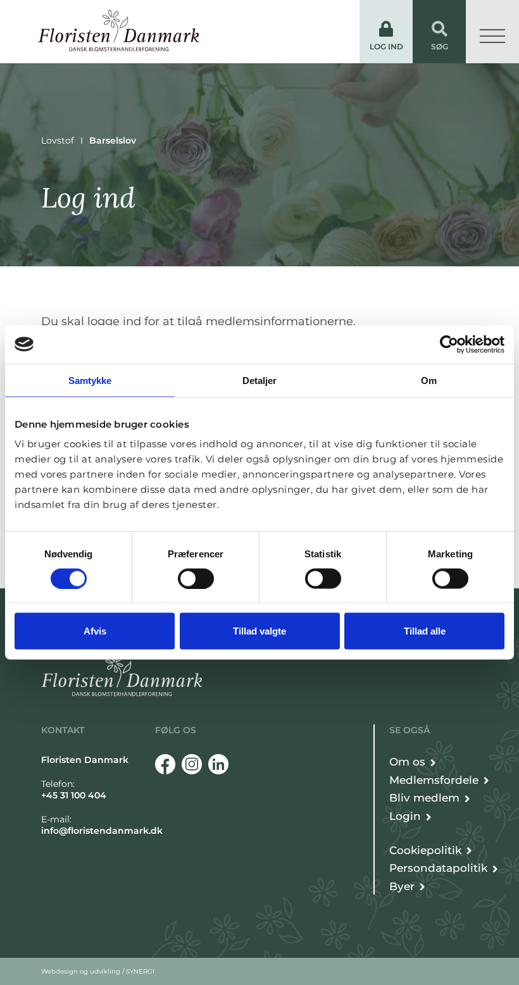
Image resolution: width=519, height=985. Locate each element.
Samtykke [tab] (90, 380)
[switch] (196, 578)
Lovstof (57, 140)
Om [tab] (429, 380)
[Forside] (118, 30)
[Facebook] (165, 764)
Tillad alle (425, 631)
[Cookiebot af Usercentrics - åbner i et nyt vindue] (449, 344)
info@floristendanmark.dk (102, 830)
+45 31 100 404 (73, 795)
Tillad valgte (259, 631)
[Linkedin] (218, 764)
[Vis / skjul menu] (492, 31)
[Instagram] (192, 764)
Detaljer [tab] (259, 380)
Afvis (95, 631)
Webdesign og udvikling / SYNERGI (97, 971)
